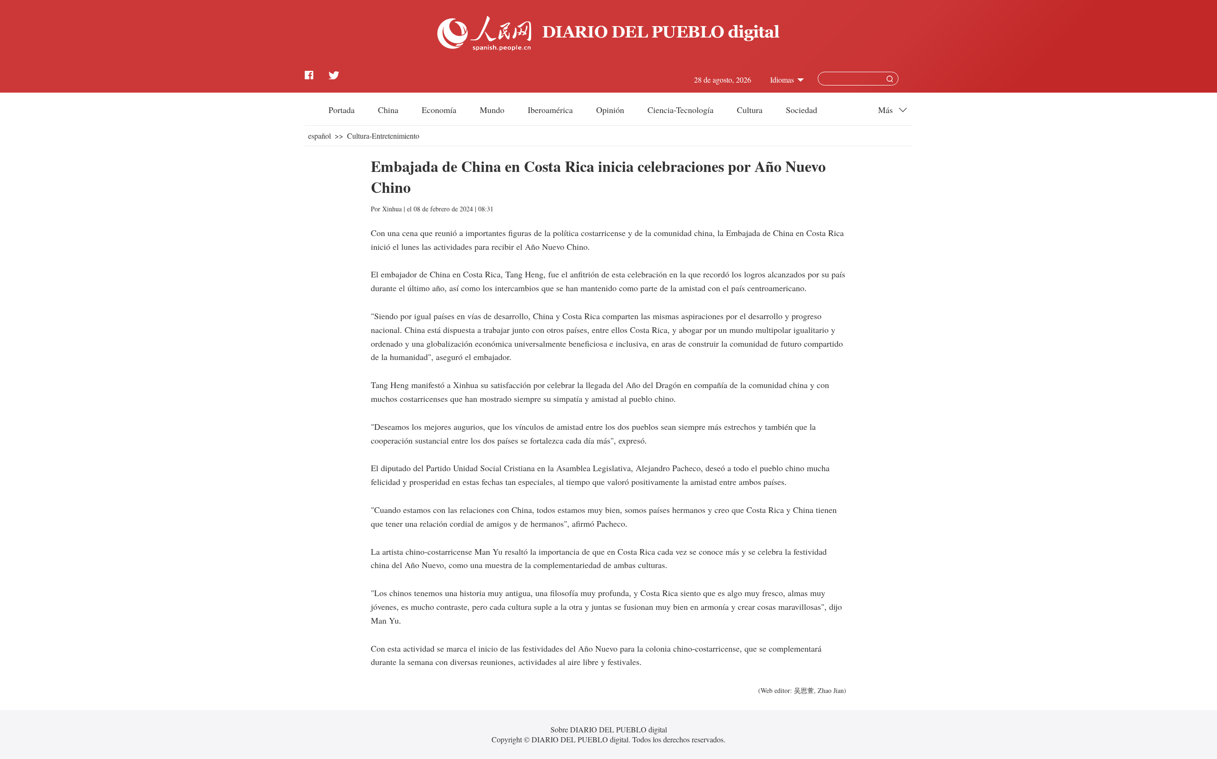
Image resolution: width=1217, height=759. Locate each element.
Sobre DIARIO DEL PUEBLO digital (609, 729)
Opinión (610, 109)
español (319, 136)
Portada (341, 109)
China (388, 109)
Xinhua (392, 208)
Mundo (492, 109)
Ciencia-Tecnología (680, 109)
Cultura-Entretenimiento (383, 136)
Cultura (750, 109)
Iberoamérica (550, 109)
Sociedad (801, 109)
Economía (439, 109)
